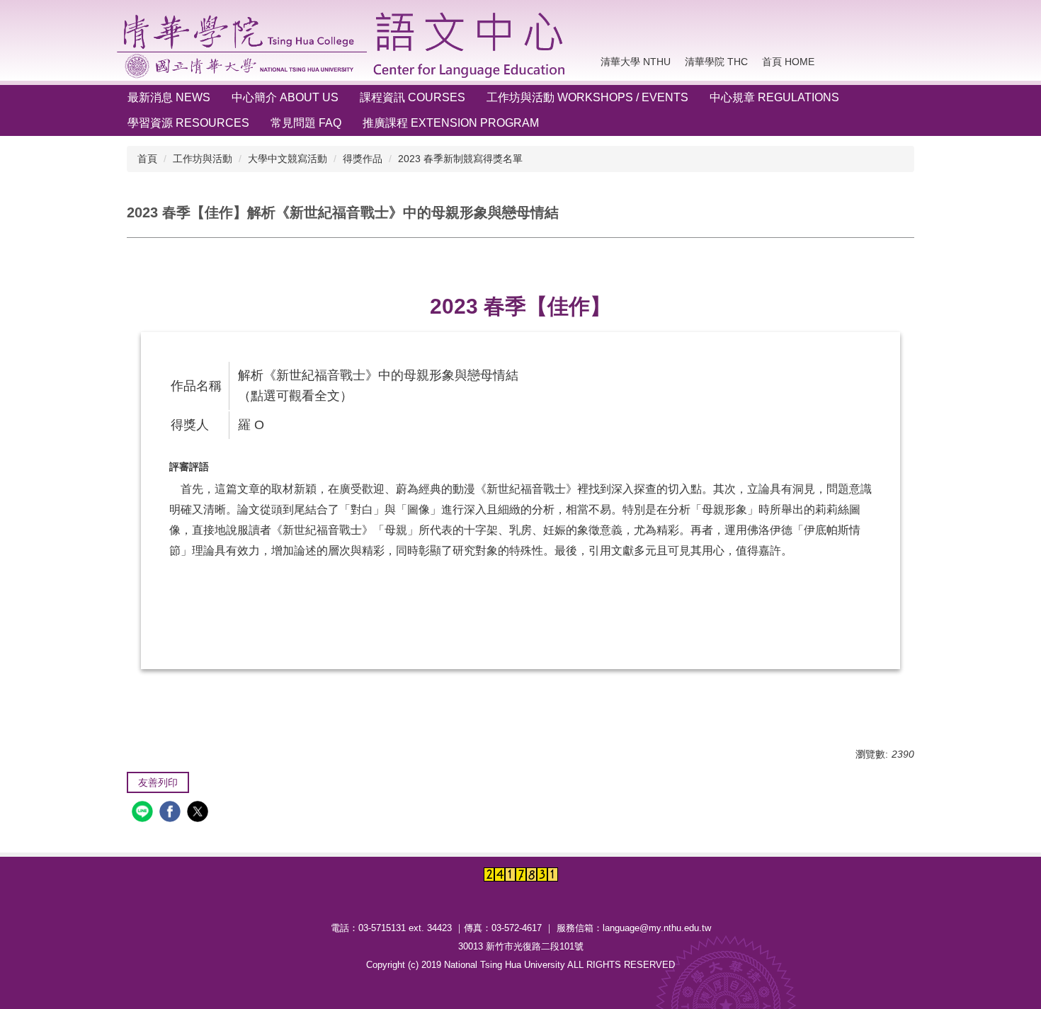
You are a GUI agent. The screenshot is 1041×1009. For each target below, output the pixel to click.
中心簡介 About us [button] (285, 97)
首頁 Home (788, 61)
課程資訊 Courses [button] (412, 97)
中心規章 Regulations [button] (774, 97)
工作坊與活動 (202, 158)
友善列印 (158, 782)
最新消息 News (168, 97)
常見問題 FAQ (306, 123)
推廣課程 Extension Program (451, 123)
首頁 (147, 158)
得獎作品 (362, 158)
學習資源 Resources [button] (188, 123)
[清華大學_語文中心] (344, 45)
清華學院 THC (716, 61)
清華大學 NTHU (636, 61)
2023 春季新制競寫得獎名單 (460, 158)
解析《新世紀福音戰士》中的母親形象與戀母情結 (378, 375)
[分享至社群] (144, 813)
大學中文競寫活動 (287, 158)
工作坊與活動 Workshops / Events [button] (587, 97)
